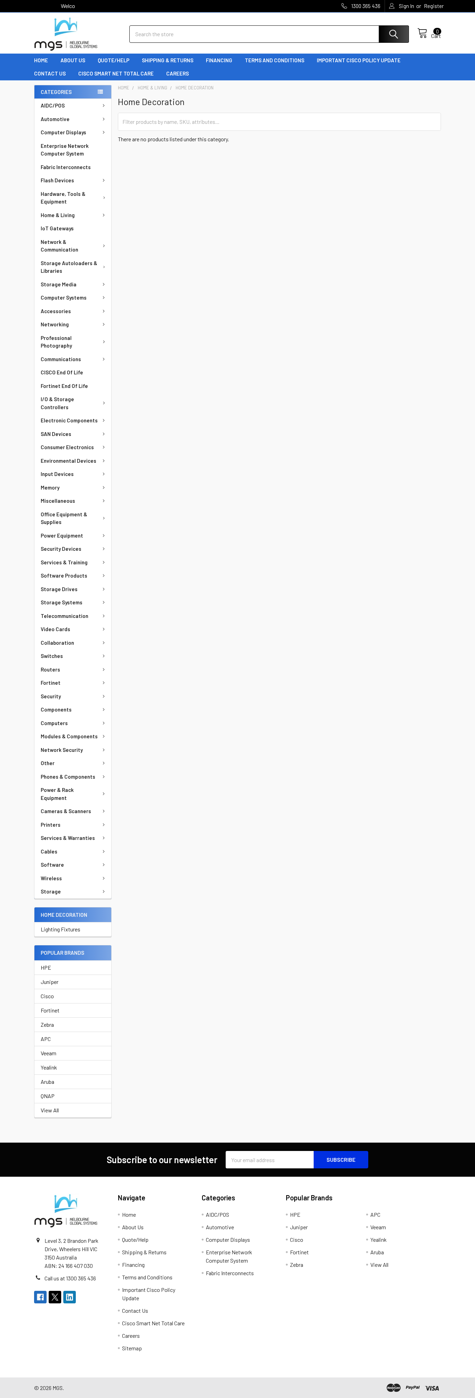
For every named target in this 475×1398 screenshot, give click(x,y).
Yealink (49, 1067)
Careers (177, 73)
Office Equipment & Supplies (64, 518)
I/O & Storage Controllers (57, 403)
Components (56, 709)
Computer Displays (63, 132)
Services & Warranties (68, 838)
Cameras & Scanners (66, 811)
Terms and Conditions (274, 60)
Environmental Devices (68, 461)
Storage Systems (61, 602)
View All (50, 1110)
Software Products (64, 575)
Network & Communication (59, 246)
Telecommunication (64, 616)
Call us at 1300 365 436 (70, 1278)
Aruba (47, 1081)
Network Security (62, 750)
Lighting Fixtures (60, 929)
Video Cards (55, 629)
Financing (219, 60)
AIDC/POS (53, 105)
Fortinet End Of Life (64, 386)
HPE (46, 967)
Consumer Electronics (67, 447)
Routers (50, 669)
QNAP (48, 1096)
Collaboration (57, 643)
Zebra (47, 1024)
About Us (73, 60)
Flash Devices (57, 180)
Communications (61, 359)
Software (52, 864)
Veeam (48, 1053)
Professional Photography (56, 342)
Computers (54, 723)
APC (46, 1038)
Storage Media (59, 284)
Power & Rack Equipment (57, 794)
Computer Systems (64, 297)
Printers (51, 824)
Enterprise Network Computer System (65, 150)
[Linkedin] (69, 1297)
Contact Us (50, 73)
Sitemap (132, 1348)
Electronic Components (69, 420)
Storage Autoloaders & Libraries (69, 267)
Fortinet (51, 683)
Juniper (49, 981)
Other (48, 763)
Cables (49, 851)
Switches (52, 656)
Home (41, 60)
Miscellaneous (58, 501)
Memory (50, 487)
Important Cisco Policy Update (359, 60)
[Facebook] (40, 1297)
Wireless (51, 878)
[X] (55, 1297)
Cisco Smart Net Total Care (116, 73)
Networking (55, 324)
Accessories (56, 311)
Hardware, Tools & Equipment (63, 198)
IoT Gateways (57, 228)
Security (51, 696)
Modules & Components (69, 736)
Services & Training (64, 562)
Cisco (47, 996)
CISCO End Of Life (62, 372)
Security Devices (61, 549)
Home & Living (58, 215)
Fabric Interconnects (66, 167)
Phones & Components (68, 776)
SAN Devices (56, 434)
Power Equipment (62, 535)
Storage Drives (59, 589)
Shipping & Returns (167, 60)
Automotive (55, 119)
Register (434, 6)
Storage (51, 891)
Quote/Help (113, 60)
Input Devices (57, 474)
